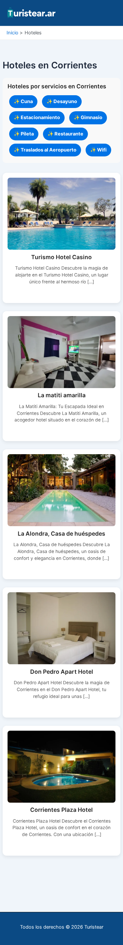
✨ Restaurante (65, 134)
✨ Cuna (23, 101)
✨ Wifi (98, 150)
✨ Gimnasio (88, 117)
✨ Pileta (24, 134)
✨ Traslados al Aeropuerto (45, 150)
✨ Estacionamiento (37, 117)
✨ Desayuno (62, 101)
